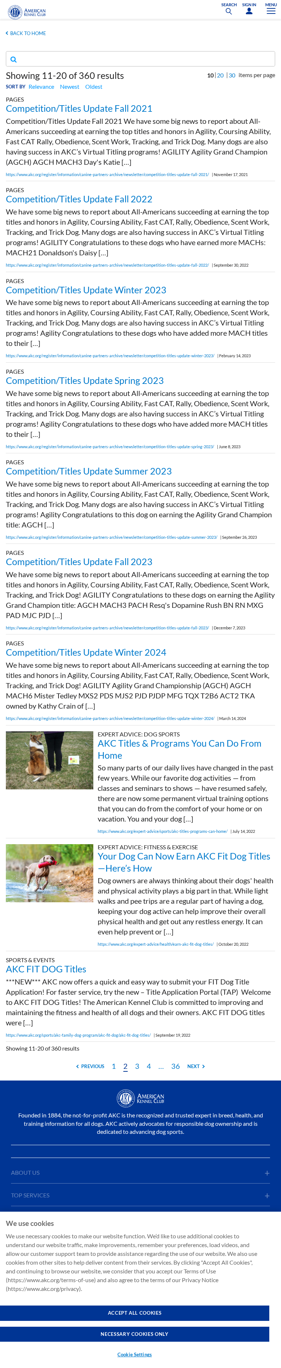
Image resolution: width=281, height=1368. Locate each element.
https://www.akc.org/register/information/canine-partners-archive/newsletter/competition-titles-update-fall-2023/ (107, 628)
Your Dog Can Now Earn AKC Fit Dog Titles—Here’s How (184, 861)
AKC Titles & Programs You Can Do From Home (180, 749)
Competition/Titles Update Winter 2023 (86, 289)
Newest (69, 86)
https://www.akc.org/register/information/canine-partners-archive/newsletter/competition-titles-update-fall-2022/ (107, 265)
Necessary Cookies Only (134, 1334)
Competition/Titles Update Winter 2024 (86, 652)
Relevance (41, 86)
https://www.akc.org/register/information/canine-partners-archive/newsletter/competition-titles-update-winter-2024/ (110, 718)
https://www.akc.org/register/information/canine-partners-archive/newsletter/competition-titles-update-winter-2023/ (110, 356)
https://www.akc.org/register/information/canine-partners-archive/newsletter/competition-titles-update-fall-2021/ (107, 174)
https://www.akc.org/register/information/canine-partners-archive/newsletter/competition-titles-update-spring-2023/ (110, 447)
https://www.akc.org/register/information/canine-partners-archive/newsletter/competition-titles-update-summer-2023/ (111, 537)
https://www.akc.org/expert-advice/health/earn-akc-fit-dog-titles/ (156, 944)
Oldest (93, 86)
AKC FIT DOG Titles (46, 968)
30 (232, 75)
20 (220, 75)
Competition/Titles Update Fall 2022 (79, 198)
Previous (92, 1066)
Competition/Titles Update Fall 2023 (79, 561)
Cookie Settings (134, 1354)
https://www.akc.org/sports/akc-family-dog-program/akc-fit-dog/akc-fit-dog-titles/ (78, 1035)
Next (193, 1066)
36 (175, 1066)
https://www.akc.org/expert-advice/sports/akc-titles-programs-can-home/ (163, 831)
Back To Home (28, 33)
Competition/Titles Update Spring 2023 (85, 380)
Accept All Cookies (135, 1313)
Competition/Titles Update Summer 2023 (89, 470)
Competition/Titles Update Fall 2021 (79, 108)
